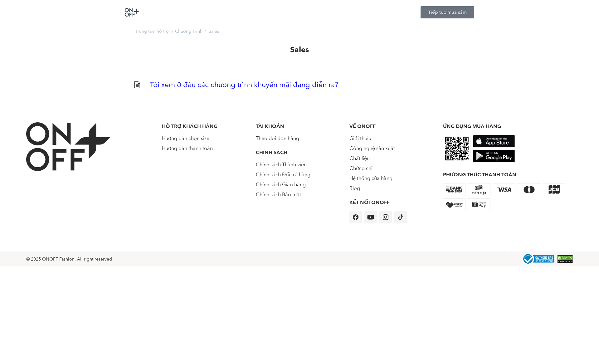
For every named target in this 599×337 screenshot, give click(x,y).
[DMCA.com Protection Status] (565, 259)
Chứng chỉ (361, 168)
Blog (354, 188)
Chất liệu (359, 158)
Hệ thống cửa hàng (370, 178)
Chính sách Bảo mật (278, 194)
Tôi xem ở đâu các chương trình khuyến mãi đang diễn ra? (244, 85)
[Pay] (538, 259)
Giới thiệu (360, 138)
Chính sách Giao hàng (281, 184)
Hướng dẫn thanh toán (187, 148)
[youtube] (370, 217)
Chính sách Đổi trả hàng (283, 174)
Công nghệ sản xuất (372, 148)
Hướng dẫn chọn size (185, 138)
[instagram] (385, 217)
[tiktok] (400, 217)
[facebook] (355, 217)
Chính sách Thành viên (281, 164)
